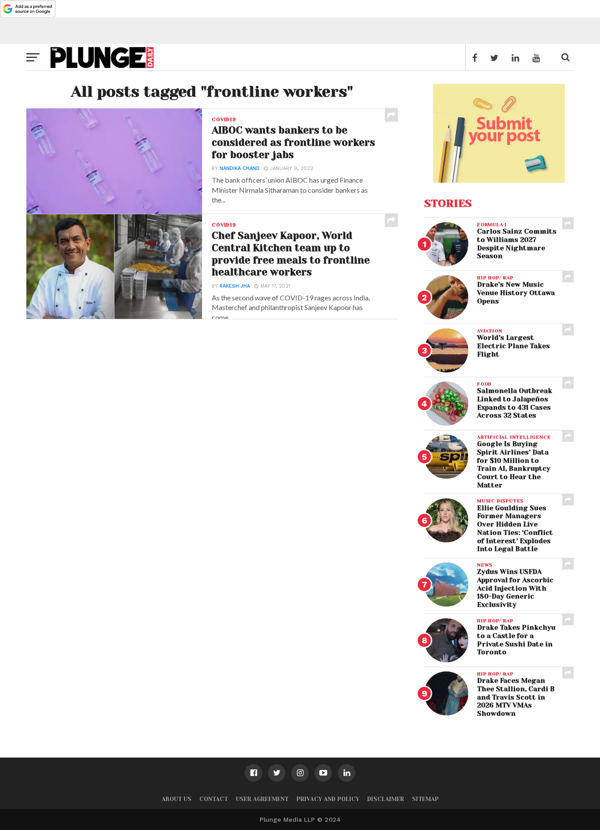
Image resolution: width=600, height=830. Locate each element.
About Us (177, 799)
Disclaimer (385, 799)
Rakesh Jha (235, 286)
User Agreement (262, 799)
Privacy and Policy (327, 799)
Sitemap (425, 799)
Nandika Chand (240, 168)
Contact (213, 799)
